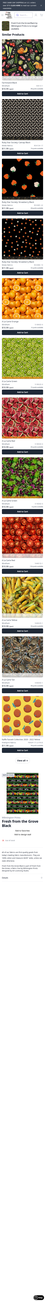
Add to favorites (22, 830)
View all (22, 760)
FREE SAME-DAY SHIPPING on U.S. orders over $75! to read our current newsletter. (19, 5)
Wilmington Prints (11, 817)
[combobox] (23, 15)
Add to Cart (22, 93)
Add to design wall (22, 834)
